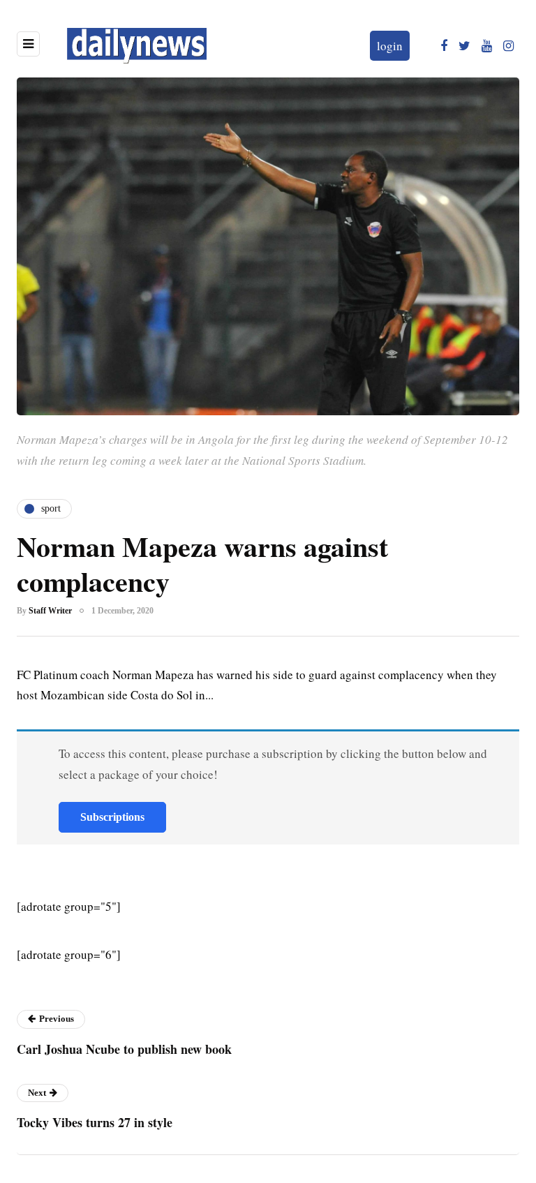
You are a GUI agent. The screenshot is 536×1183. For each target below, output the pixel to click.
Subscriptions (112, 817)
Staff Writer (50, 611)
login (390, 46)
